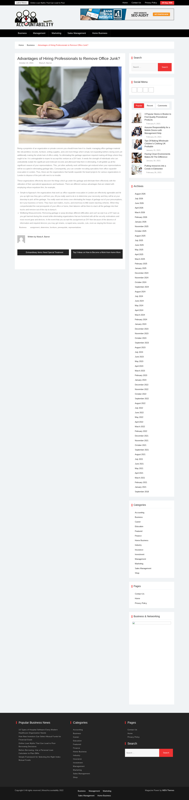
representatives (74, 227)
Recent (150, 105)
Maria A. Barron (45, 63)
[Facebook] (134, 89)
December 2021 (141, 436)
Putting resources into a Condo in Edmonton (155, 167)
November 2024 (141, 278)
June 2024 (139, 301)
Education (139, 526)
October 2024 (140, 282)
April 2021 (139, 473)
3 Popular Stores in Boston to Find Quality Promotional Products (158, 117)
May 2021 (139, 468)
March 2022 (140, 426)
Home (125, 3)
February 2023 (141, 375)
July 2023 (139, 352)
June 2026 (139, 203)
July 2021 (139, 459)
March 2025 (140, 259)
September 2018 (142, 492)
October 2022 (140, 394)
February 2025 (141, 264)
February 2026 (141, 217)
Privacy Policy (151, 3)
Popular (139, 105)
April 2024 (139, 310)
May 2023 (139, 361)
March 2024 (140, 315)
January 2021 (140, 487)
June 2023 (139, 357)
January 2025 (140, 268)
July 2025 (139, 240)
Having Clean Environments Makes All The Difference (157, 155)
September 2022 (142, 398)
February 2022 (141, 431)
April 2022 (139, 422)
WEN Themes (168, 790)
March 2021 (140, 478)
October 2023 (140, 338)
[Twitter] (139, 89)
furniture (53, 227)
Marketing (56, 33)
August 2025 (140, 236)
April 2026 (139, 208)
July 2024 (139, 296)
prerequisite (62, 227)
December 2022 (141, 385)
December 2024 (141, 273)
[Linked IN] (145, 89)
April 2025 (139, 254)
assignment (35, 227)
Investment (139, 554)
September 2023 (142, 343)
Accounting (139, 512)
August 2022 (140, 403)
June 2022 (139, 412)
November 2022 (141, 389)
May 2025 (139, 250)
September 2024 (142, 287)
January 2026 (140, 222)
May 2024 (139, 305)
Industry (138, 545)
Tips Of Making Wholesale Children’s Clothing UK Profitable (156, 144)
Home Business (99, 33)
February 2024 (141, 319)
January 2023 (140, 380)
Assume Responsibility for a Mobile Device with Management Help (157, 130)
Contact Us (136, 3)
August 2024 (140, 292)
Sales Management (77, 33)
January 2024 (140, 324)
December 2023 (141, 329)
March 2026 (140, 212)
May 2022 (139, 417)
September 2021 (142, 450)
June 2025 (139, 245)
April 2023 (139, 366)
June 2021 (139, 464)
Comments (162, 105)
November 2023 (141, 333)
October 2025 (140, 231)
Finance (138, 536)
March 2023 (140, 371)
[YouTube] (151, 89)
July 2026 (139, 198)
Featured (138, 531)
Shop (137, 573)
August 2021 (140, 454)
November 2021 (141, 440)
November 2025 (141, 226)
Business (22, 33)
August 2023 (140, 347)
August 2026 (140, 194)
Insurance (139, 550)
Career (138, 522)
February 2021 (141, 482)
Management (39, 33)
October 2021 (140, 445)
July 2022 (139, 408)
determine (45, 227)
